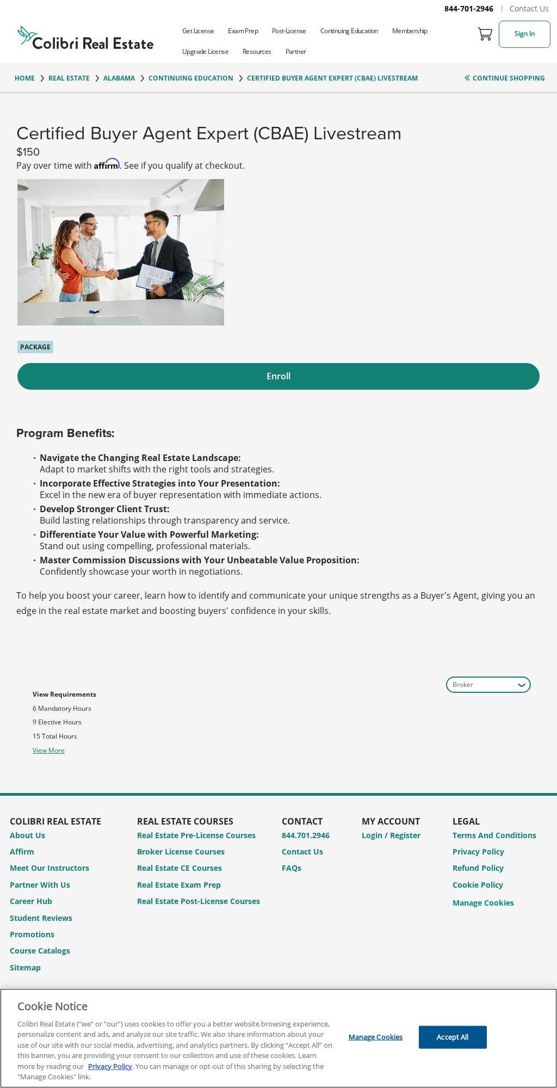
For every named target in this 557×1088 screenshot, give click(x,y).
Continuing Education (349, 30)
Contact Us (529, 8)
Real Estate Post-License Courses (198, 901)
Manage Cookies (483, 903)
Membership (410, 30)
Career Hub (31, 901)
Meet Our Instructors (49, 868)
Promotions (32, 934)
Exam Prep (243, 30)
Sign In (525, 33)
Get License (198, 30)
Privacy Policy (478, 851)
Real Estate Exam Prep (179, 885)
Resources (257, 51)
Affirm (22, 851)
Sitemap (25, 967)
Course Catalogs (40, 950)
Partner (296, 51)
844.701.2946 (306, 835)
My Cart (485, 34)
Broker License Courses (181, 851)
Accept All (452, 1037)
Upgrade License (205, 51)
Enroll (278, 376)
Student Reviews (41, 918)
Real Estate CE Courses (179, 868)
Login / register (391, 835)
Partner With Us (40, 885)
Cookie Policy (478, 885)
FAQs (291, 868)
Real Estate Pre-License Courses (196, 835)
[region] (278, 1038)
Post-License (289, 30)
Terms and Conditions (494, 835)
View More (49, 750)
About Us (27, 835)
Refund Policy (478, 868)
